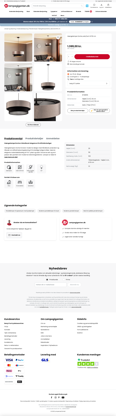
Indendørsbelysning (22, 29)
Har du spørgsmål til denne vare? (101, 110)
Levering (7, 339)
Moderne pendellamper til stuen (49, 211)
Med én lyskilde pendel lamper (93, 211)
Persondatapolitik (25, 401)
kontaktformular (44, 307)
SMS (42, 333)
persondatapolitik (76, 307)
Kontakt (7, 330)
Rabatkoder (45, 342)
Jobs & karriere (46, 336)
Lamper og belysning (10, 29)
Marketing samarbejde (49, 327)
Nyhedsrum (53, 345)
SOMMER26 (80, 22)
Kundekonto (8, 342)
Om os (43, 323)
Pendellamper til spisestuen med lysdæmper (20, 211)
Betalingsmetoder (10, 336)
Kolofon (80, 333)
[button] (18, 77)
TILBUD (87, 11)
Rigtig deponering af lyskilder (88, 401)
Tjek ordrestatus (10, 333)
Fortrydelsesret (82, 330)
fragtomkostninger (71, 406)
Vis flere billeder (33, 125)
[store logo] (17, 6)
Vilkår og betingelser (84, 327)
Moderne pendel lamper (71, 211)
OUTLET (54, 15)
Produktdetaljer (34, 138)
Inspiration (44, 345)
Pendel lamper (33, 29)
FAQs (6, 327)
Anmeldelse (53, 138)
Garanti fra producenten (13, 348)
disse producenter (75, 292)
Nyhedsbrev (45, 330)
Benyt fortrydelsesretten (14, 323)
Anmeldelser (45, 339)
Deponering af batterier (72, 401)
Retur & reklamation (11, 345)
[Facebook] (52, 397)
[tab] (13, 138)
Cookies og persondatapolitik (87, 323)
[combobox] (58, 6)
